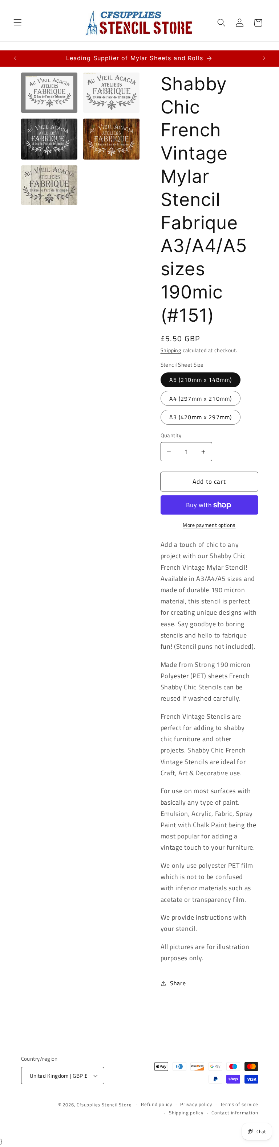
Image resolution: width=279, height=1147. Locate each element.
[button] (17, 23)
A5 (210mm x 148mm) (200, 379)
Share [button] (178, 983)
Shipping (171, 350)
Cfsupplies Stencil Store (104, 1104)
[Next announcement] (264, 58)
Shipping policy (186, 1112)
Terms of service (239, 1104)
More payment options (209, 525)
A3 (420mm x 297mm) (200, 417)
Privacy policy (196, 1104)
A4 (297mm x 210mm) (200, 398)
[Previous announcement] (15, 58)
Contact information (234, 1112)
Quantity (171, 435)
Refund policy (156, 1104)
